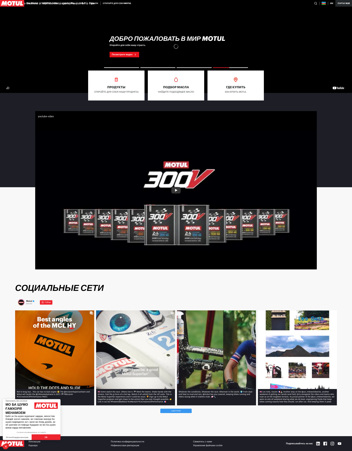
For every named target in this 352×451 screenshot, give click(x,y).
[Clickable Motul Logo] (12, 3)
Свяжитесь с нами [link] (202, 442)
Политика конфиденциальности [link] (127, 442)
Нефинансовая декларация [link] (125, 445)
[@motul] (21, 302)
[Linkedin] (318, 444)
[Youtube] (339, 444)
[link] (82, 3)
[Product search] (315, 3)
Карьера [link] (33, 445)
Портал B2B (344, 3)
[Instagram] (332, 444)
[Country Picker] (323, 3)
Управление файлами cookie (207, 445)
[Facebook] (325, 444)
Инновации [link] (34, 442)
